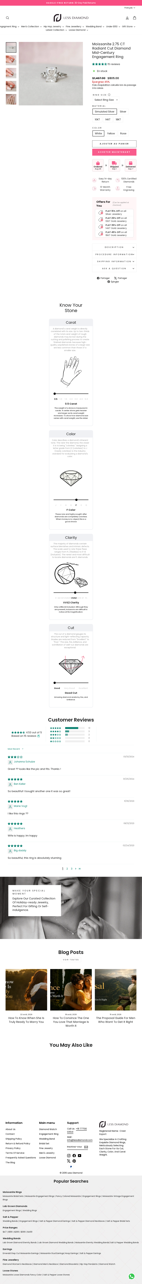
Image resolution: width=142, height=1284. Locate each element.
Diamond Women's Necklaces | (18, 1264)
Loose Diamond (77, 30)
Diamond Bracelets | (69, 1264)
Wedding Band (94, 26)
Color (97, 127)
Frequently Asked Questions (21, 1157)
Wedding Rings (30, 1210)
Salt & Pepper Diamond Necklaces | (89, 1221)
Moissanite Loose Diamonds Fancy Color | (23, 1274)
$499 (29, 1231)
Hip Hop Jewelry (53, 26)
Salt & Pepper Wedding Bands (124, 1242)
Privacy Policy (13, 1148)
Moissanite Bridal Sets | (14, 1196)
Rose (123, 133)
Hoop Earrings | (72, 1253)
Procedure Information (114, 254)
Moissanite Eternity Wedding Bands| (92, 1242)
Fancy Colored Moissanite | (69, 1196)
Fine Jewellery (74, 26)
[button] (100, 64)
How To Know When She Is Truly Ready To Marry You (26, 1020)
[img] (15, 757)
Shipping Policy (14, 1138)
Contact (10, 1134)
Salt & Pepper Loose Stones (56, 1274)
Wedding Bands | (11, 1221)
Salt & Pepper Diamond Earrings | (55, 1221)
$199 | (11, 1231)
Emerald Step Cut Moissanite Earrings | (21, 1253)
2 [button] (67, 868)
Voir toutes (71, 960)
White (98, 133)
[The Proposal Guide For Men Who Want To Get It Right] (115, 990)
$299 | (17, 1231)
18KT (118, 119)
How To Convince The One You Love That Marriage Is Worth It (71, 1022)
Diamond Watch (48, 1129)
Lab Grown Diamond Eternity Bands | (20, 1242)
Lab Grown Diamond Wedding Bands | (56, 1242)
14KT (108, 119)
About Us (10, 1129)
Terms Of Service (15, 1153)
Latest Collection (55, 30)
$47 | (5, 1231)
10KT (97, 119)
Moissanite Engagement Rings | (40, 1196)
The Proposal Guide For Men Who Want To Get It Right (115, 1020)
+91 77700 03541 (77, 1130)
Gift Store (127, 26)
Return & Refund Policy (18, 1143)
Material (99, 106)
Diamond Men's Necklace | (46, 1264)
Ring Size (100, 95)
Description (114, 247)
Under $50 (112, 26)
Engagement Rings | (92, 1196)
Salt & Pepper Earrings (90, 1253)
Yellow (111, 133)
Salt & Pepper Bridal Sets (118, 1221)
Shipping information (114, 261)
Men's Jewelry (46, 1153)
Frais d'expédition (101, 85)
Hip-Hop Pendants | (89, 1264)
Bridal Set (44, 1143)
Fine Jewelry (46, 1148)
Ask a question (114, 268)
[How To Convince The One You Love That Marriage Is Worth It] (71, 990)
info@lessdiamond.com (79, 1140)
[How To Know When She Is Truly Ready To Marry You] (26, 990)
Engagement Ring (48, 1134)
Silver (123, 111)
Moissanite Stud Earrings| (52, 1253)
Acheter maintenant (114, 152)
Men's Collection (30, 26)
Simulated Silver (105, 111)
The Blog (10, 1162)
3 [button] (71, 868)
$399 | (24, 1231)
